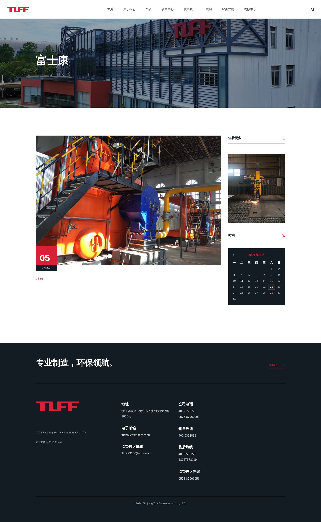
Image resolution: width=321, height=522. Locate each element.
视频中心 (250, 9)
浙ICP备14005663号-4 (49, 442)
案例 (209, 9)
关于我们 (129, 9)
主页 (110, 9)
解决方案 (228, 9)
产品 (148, 9)
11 (241, 280)
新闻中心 (168, 9)
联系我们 (190, 9)
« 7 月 (233, 255)
